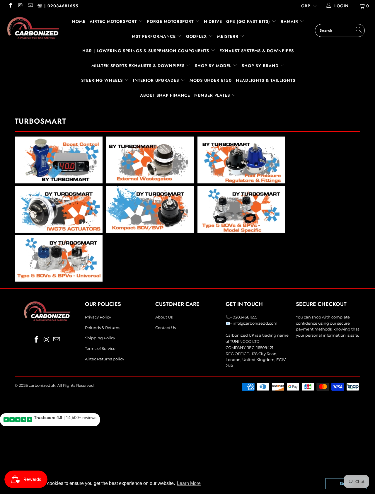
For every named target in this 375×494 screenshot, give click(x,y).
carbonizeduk (42, 385)
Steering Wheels (102, 80)
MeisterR (228, 36)
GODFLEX (197, 36)
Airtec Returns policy (104, 359)
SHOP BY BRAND (261, 66)
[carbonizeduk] (33, 28)
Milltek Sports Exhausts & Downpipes (138, 66)
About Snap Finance (165, 95)
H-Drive (213, 21)
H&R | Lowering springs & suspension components (146, 51)
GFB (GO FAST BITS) (249, 21)
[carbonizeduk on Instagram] (20, 5)
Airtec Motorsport (113, 21)
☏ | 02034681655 (58, 6)
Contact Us (165, 327)
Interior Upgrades (156, 80)
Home (79, 21)
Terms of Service (100, 348)
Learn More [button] (189, 483)
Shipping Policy (100, 337)
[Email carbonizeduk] (30, 5)
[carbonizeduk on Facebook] (10, 5)
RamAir (290, 21)
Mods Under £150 (211, 80)
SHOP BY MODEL (213, 66)
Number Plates (212, 95)
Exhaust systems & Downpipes (256, 51)
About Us (164, 317)
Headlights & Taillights (265, 80)
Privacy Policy (98, 317)
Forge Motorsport (170, 21)
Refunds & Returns (102, 327)
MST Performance (154, 36)
